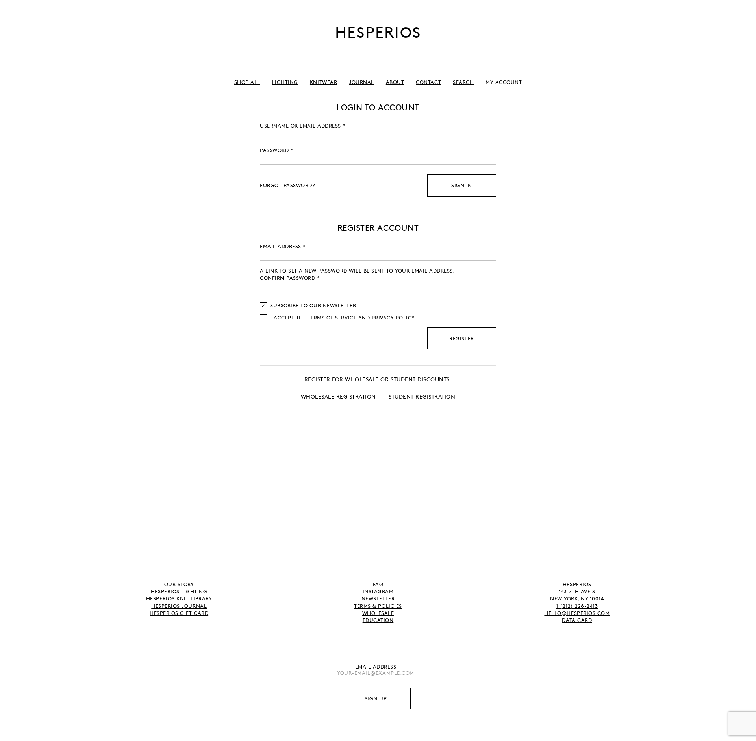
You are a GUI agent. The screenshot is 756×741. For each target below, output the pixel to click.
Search (463, 81)
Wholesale (378, 613)
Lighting (285, 81)
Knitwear (323, 81)
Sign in (461, 185)
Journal (361, 81)
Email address (283, 246)
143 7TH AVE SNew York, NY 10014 (577, 595)
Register (461, 338)
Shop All (247, 81)
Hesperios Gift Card (179, 613)
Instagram (378, 591)
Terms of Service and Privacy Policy (361, 317)
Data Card (577, 620)
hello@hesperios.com (577, 613)
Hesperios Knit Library (179, 598)
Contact (428, 81)
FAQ (378, 584)
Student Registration (422, 396)
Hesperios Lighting (179, 591)
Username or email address (303, 125)
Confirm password (290, 277)
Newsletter (378, 598)
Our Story (179, 584)
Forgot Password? (287, 185)
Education (378, 620)
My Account (503, 82)
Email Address (376, 666)
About (395, 81)
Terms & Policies (378, 605)
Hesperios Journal (179, 605)
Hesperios (378, 31)
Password (276, 150)
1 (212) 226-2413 (577, 605)
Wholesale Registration (338, 396)
